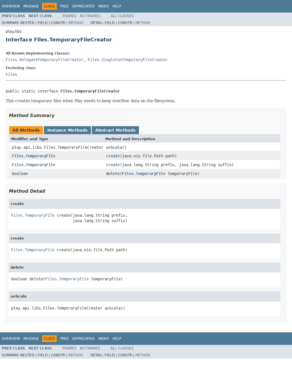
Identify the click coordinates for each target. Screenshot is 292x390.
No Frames (90, 16)
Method (75, 23)
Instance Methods (67, 130)
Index (103, 6)
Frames (69, 16)
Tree (64, 6)
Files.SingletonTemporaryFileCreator (128, 59)
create (113, 156)
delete (113, 173)
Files (11, 74)
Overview (11, 6)
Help (116, 6)
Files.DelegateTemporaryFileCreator (44, 59)
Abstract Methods (115, 130)
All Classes (122, 16)
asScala (114, 147)
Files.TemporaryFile (33, 156)
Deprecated (83, 6)
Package (31, 6)
